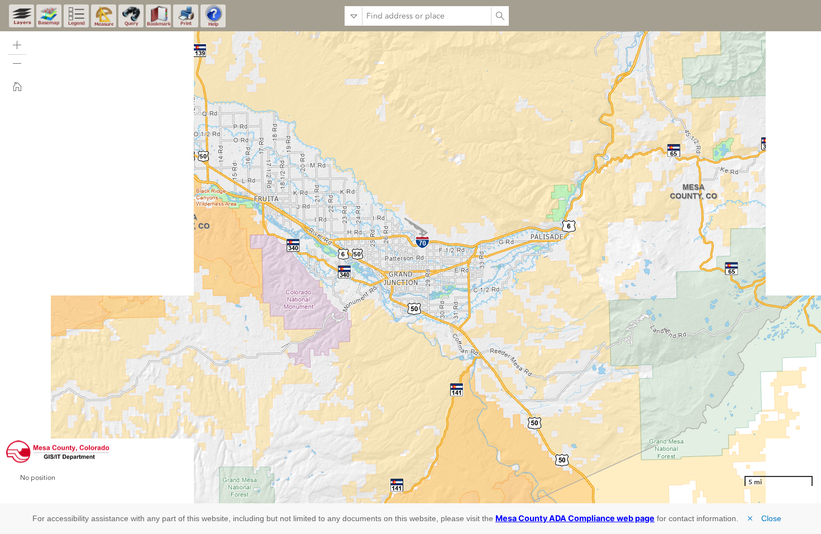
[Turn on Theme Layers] (21, 15)
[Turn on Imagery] (48, 15)
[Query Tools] (131, 15)
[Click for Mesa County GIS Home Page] (58, 451)
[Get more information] (213, 15)
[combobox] (426, 16)
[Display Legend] (76, 15)
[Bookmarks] (158, 15)
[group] (61, 487)
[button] (17, 45)
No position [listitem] (37, 477)
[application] (410, 265)
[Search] (500, 16)
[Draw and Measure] (103, 15)
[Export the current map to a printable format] (185, 15)
